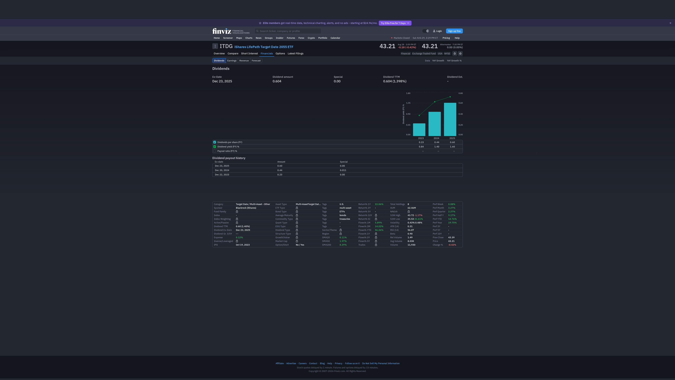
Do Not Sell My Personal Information (381, 363)
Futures (291, 37)
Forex (301, 37)
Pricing (446, 37)
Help (457, 37)
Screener (228, 37)
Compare (233, 53)
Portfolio (322, 37)
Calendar (335, 37)
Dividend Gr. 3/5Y (223, 233)
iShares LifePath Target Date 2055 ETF (263, 47)
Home (217, 37)
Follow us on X (352, 363)
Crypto (311, 37)
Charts (248, 37)
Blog (322, 363)
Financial (405, 53)
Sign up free (454, 31)
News (258, 37)
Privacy (338, 363)
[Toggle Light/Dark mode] (426, 31)
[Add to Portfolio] (460, 53)
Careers (303, 363)
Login (439, 31)
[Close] (670, 23)
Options (280, 53)
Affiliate (280, 363)
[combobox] (288, 31)
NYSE (447, 53)
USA (440, 53)
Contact (313, 363)
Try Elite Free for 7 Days (393, 23)
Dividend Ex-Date (223, 230)
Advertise (291, 363)
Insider (279, 37)
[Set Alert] (454, 53)
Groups (268, 37)
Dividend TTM (221, 226)
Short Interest (249, 53)
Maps (239, 37)
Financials (267, 53)
